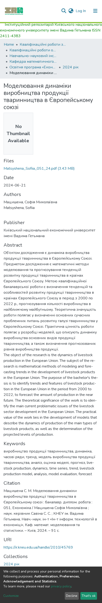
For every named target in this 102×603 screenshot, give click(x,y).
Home (9, 44)
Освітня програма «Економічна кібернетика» (33, 67)
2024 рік (71, 67)
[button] (71, 11)
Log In (81, 10)
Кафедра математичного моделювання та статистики (33, 61)
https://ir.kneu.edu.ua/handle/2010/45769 (38, 547)
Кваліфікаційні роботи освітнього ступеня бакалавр (33, 50)
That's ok (89, 596)
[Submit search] (63, 11)
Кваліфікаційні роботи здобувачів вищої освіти (43, 44)
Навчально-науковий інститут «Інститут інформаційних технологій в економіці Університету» (33, 55)
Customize (11, 596)
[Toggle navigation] (95, 11)
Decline (71, 596)
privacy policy (61, 586)
